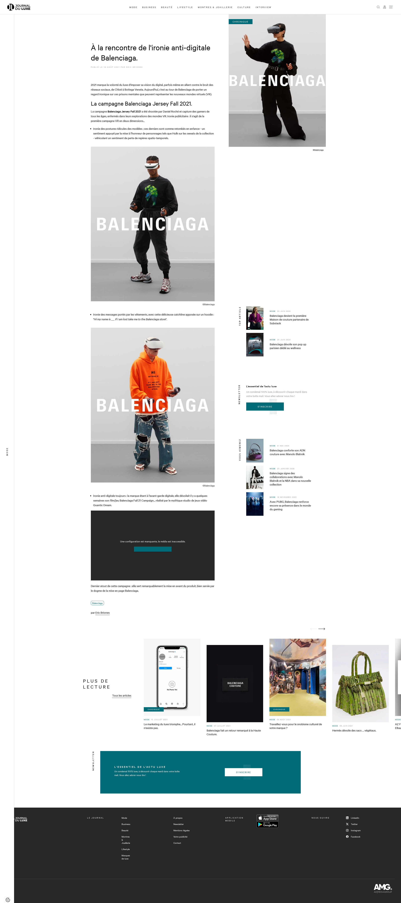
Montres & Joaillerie (215, 7)
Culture (244, 7)
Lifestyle (185, 7)
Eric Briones (134, 67)
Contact (177, 842)
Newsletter (178, 824)
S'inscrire (265, 406)
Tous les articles (121, 695)
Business (149, 7)
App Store (268, 818)
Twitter (354, 824)
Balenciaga (97, 603)
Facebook (355, 836)
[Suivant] (321, 629)
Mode (133, 7)
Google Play (268, 824)
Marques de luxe (126, 857)
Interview (263, 7)
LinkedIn (355, 817)
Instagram (356, 830)
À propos (177, 817)
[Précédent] (313, 629)
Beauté (167, 7)
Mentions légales (181, 830)
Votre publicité (180, 836)
